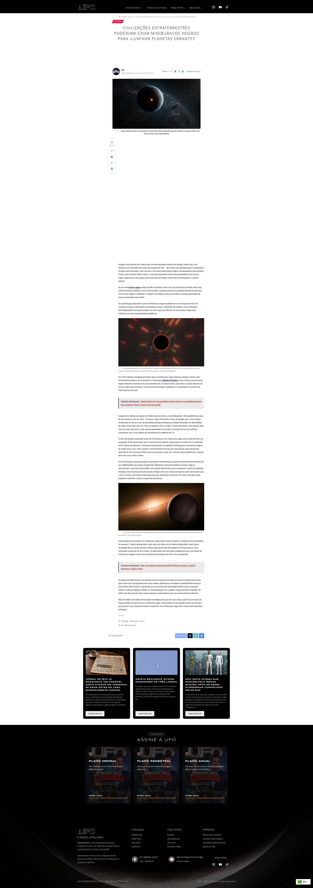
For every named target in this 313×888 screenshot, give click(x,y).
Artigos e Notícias (157, 8)
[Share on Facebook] (171, 71)
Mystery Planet (130, 625)
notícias (118, 21)
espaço (142, 621)
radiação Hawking (170, 380)
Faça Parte (177, 8)
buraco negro (134, 287)
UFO (122, 70)
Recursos (194, 8)
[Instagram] (214, 7)
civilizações (133, 621)
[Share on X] (175, 71)
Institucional (133, 8)
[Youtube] (220, 7)
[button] (134, 8)
